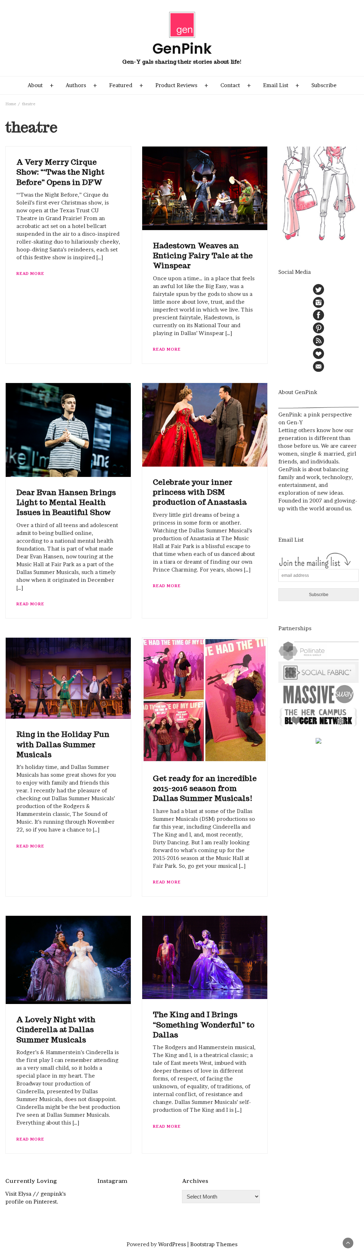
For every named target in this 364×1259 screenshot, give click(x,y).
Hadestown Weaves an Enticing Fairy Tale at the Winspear (203, 256)
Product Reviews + (181, 85)
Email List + (281, 85)
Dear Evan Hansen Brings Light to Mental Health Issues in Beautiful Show (66, 502)
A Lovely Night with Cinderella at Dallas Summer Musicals (56, 1030)
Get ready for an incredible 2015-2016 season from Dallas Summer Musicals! (205, 788)
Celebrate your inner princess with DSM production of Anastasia (200, 492)
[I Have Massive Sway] (318, 693)
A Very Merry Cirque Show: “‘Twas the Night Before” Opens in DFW (60, 172)
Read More (30, 273)
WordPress (172, 1244)
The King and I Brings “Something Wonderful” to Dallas (204, 1025)
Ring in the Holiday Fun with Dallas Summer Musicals (62, 744)
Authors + (81, 85)
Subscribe (324, 85)
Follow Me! (136, 1198)
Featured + (126, 85)
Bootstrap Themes (213, 1244)
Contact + (235, 85)
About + (41, 85)
